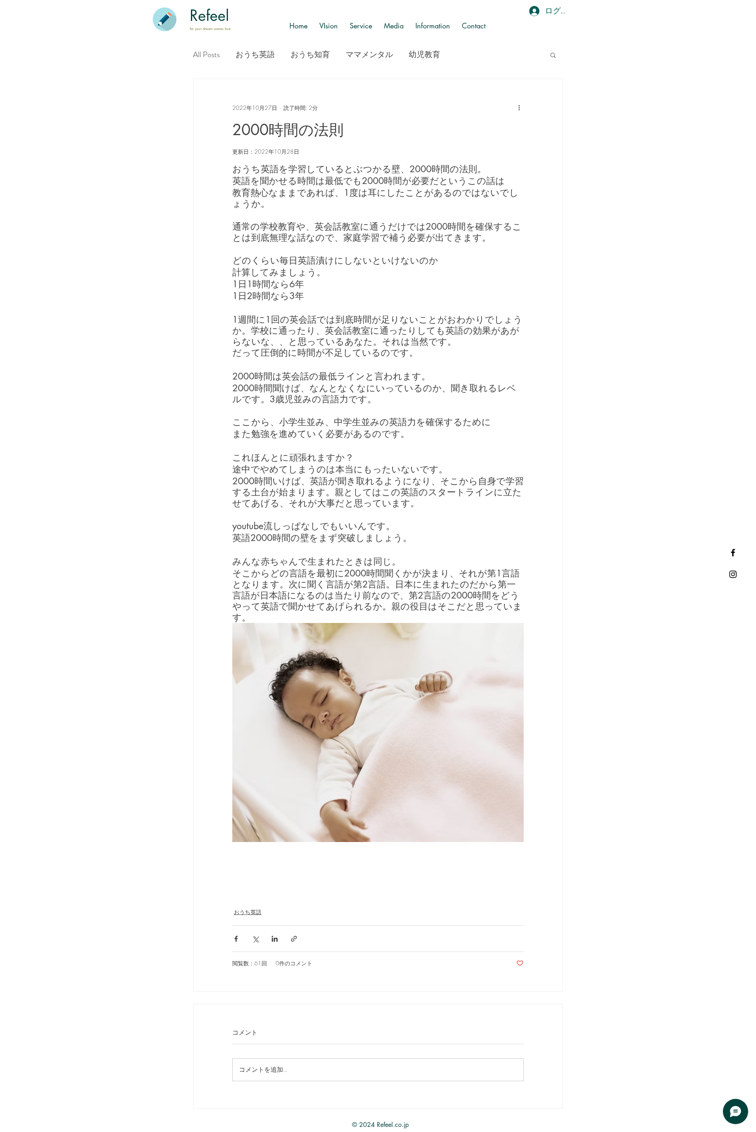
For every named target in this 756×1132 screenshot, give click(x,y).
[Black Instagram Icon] (733, 574)
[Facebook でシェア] (236, 938)
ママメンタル (369, 54)
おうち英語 (255, 54)
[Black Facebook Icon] (733, 553)
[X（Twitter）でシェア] (255, 938)
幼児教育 (424, 54)
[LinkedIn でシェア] (274, 938)
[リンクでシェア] (294, 938)
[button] (553, 55)
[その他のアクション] (519, 107)
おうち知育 (310, 54)
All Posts (206, 54)
